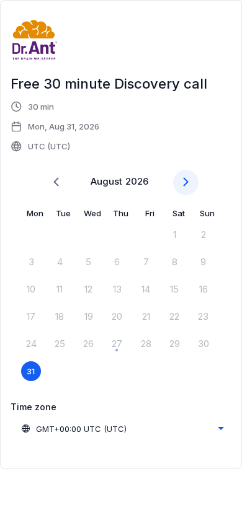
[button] (56, 126)
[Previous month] (56, 182)
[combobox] (122, 428)
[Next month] (186, 182)
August (106, 181)
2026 (136, 181)
